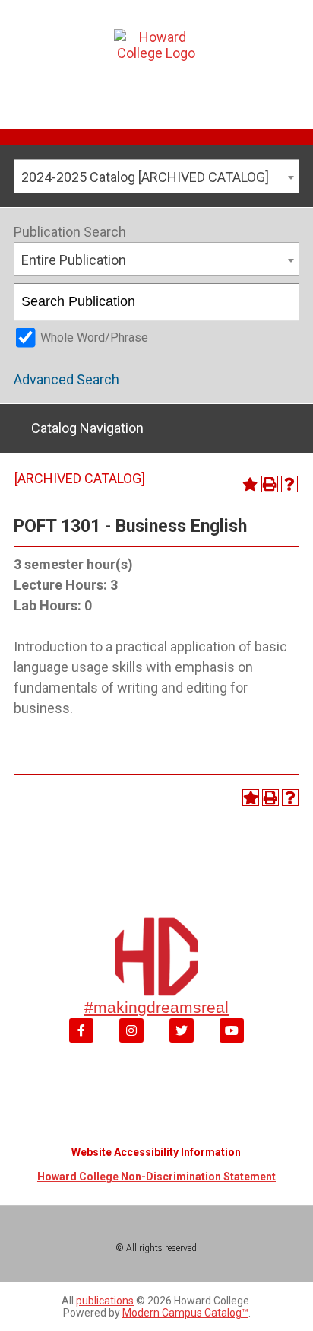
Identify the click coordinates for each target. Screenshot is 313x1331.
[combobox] (156, 176)
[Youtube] (232, 1030)
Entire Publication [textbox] (73, 260)
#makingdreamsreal (156, 1007)
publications (105, 1300)
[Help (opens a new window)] (289, 484)
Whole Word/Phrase (94, 337)
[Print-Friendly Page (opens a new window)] (269, 484)
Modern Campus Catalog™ (185, 1313)
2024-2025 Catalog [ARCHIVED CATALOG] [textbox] (145, 177)
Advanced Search (66, 379)
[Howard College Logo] (156, 60)
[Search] (281, 302)
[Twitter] (181, 1030)
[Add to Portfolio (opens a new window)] (250, 484)
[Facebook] (81, 1030)
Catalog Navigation (87, 428)
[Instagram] (131, 1030)
